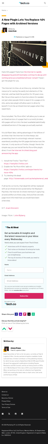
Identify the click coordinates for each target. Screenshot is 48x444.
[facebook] (3, 414)
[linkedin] (22, 414)
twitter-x (29, 314)
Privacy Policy (6, 401)
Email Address (10, 275)
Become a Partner (7, 398)
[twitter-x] (9, 414)
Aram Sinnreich (12, 208)
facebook (16, 314)
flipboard (24, 314)
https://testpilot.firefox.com (16, 163)
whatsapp (33, 314)
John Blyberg (19, 215)
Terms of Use (6, 407)
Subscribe (24, 296)
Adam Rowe (12, 31)
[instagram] (16, 414)
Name (7, 264)
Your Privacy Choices (8, 404)
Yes (4, 328)
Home (4, 10)
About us (4, 391)
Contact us (5, 395)
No (10, 328)
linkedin (20, 314)
